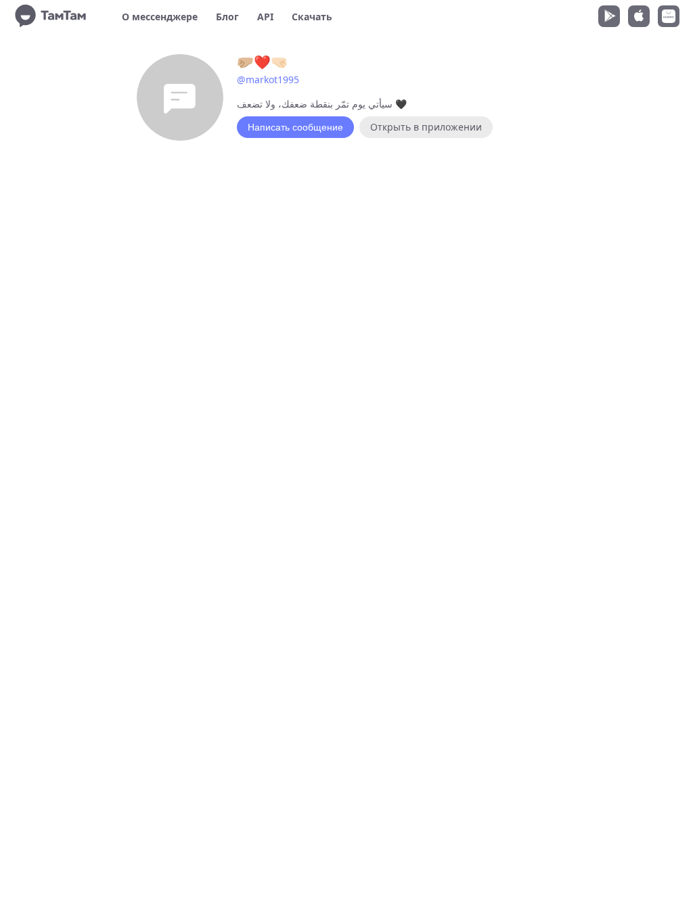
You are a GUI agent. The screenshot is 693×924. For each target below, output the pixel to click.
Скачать (312, 16)
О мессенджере (160, 16)
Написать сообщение (295, 127)
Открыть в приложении (426, 126)
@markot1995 (268, 79)
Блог (227, 16)
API (265, 16)
